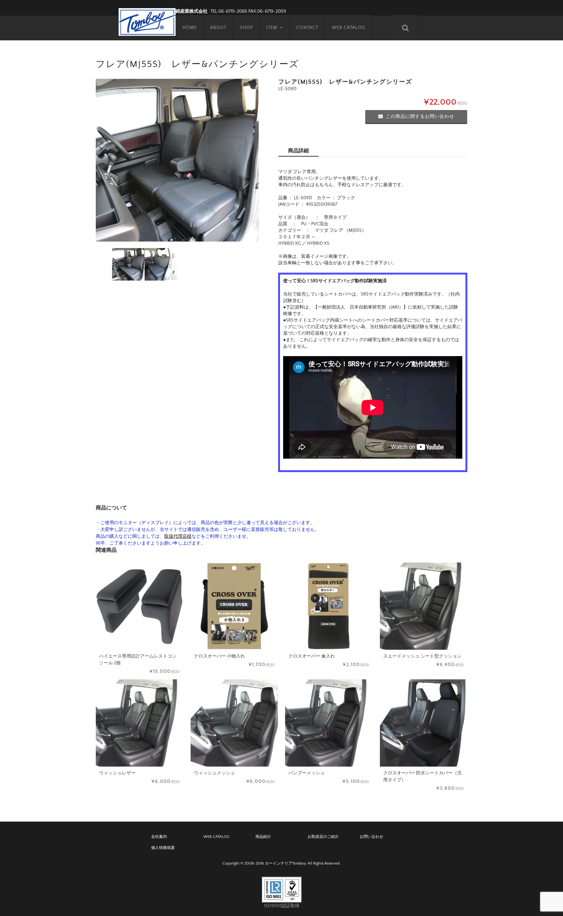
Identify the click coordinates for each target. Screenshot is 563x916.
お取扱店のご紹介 (323, 837)
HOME (189, 27)
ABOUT (218, 27)
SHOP (246, 27)
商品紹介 (263, 837)
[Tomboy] (147, 21)
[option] (177, 160)
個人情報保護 (163, 848)
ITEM (271, 27)
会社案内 (159, 837)
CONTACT (307, 27)
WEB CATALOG (348, 27)
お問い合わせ (371, 837)
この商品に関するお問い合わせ (420, 116)
